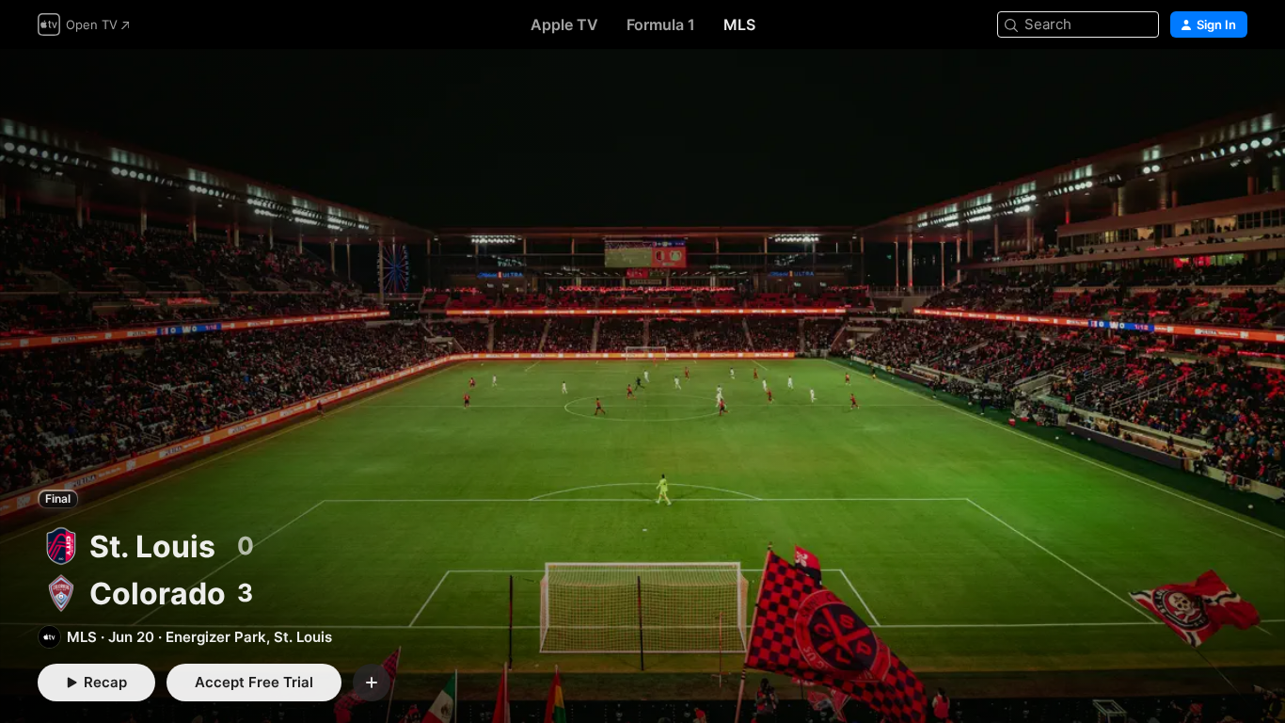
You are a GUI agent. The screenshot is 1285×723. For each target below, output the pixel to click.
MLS (739, 24)
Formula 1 (661, 24)
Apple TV (564, 24)
